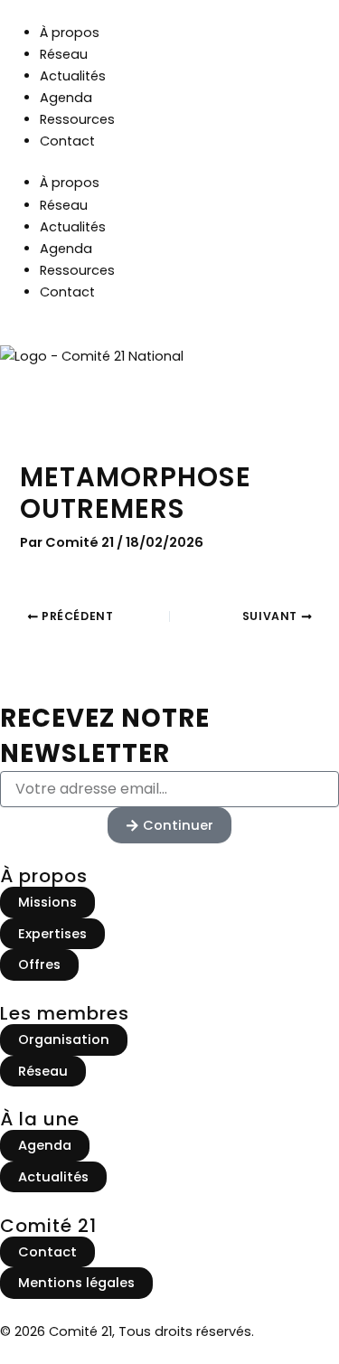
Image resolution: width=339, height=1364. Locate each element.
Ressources (77, 119)
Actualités (73, 76)
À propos (69, 33)
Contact (67, 141)
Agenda (66, 98)
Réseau (64, 54)
